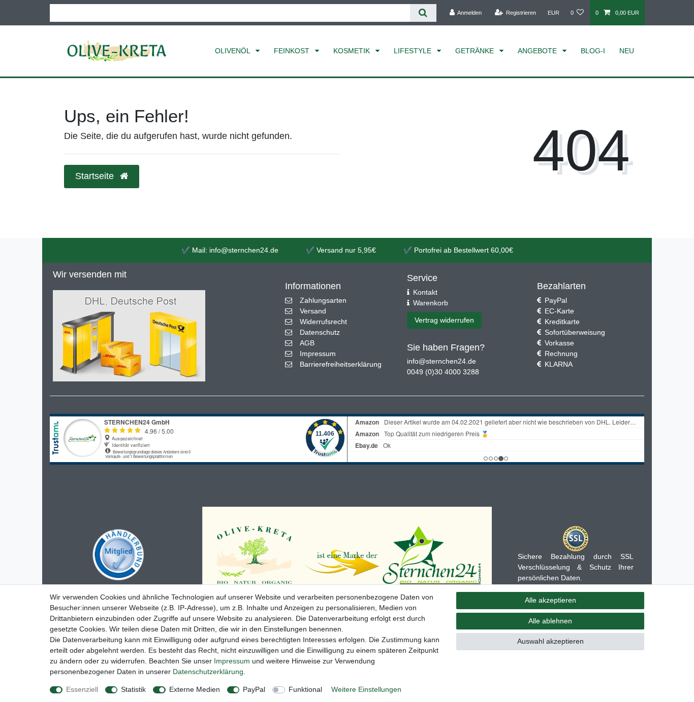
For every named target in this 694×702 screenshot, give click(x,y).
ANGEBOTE (538, 51)
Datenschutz (320, 332)
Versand (313, 311)
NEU (626, 51)
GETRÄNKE (475, 51)
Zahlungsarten (323, 300)
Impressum (318, 353)
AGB (307, 343)
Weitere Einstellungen (366, 689)
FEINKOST (292, 51)
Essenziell (82, 689)
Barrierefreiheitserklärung (341, 364)
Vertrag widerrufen (444, 320)
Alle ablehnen (550, 621)
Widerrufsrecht (323, 322)
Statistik (133, 689)
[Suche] (423, 13)
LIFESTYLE (413, 51)
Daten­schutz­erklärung (208, 672)
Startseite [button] (95, 176)
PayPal (556, 300)
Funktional (305, 689)
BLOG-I (593, 51)
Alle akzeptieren (550, 600)
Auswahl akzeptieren (550, 641)
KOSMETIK (352, 51)
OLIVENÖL (233, 51)
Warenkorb (430, 303)
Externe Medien (194, 689)
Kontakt (425, 292)
